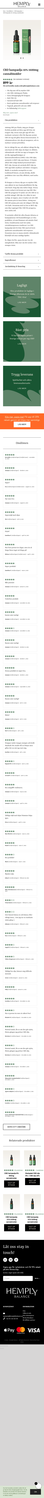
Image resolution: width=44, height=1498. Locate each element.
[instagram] (11, 1260)
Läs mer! (22, 424)
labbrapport (22, 108)
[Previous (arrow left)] (1, 1348)
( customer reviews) (21, 79)
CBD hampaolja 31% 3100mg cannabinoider (32, 1219)
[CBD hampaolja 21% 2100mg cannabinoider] (11, 1195)
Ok (35, 1492)
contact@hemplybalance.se (13, 1316)
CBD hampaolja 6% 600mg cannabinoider (11, 1175)
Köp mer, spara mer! (10, 113)
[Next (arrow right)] (3, 1348)
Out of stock (11, 1184)
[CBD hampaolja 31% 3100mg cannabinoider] (32, 1195)
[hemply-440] (22, 3)
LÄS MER (22, 302)
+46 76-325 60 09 (12, 1319)
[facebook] (16, 1260)
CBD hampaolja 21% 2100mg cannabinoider (11, 1219)
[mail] (5, 1260)
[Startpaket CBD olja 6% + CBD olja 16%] (32, 1151)
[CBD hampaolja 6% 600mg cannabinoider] (11, 1151)
